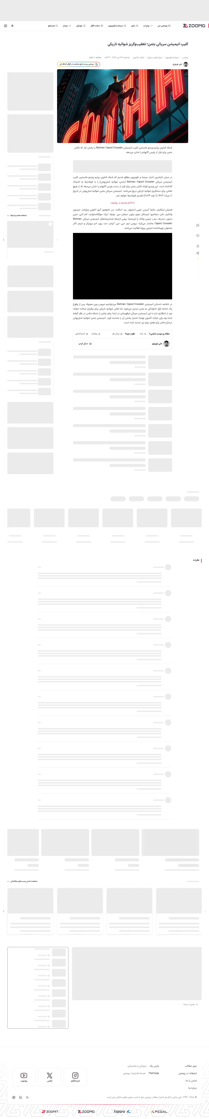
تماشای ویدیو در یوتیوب (122, 203)
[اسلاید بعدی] (3, 240)
